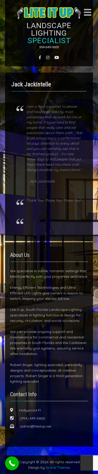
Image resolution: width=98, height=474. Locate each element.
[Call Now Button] (12, 463)
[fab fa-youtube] (57, 57)
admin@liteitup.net (35, 426)
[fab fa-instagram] (48, 57)
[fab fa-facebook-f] (40, 57)
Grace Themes (58, 467)
